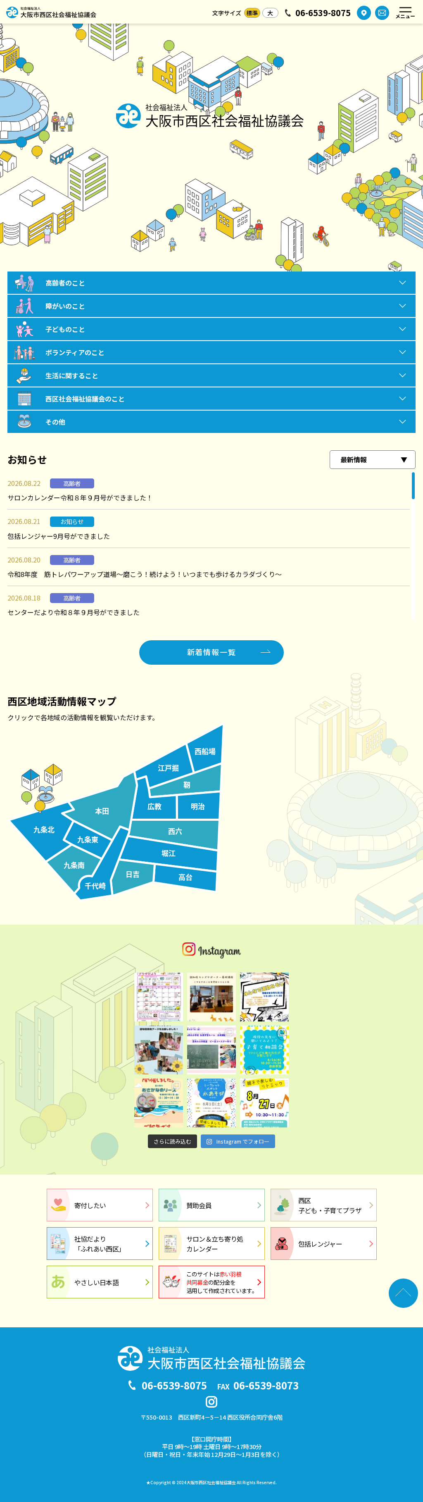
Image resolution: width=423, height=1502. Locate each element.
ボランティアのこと (75, 352)
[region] (211, 545)
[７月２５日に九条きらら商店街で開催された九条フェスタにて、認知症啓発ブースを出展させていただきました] (158, 1050)
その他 (55, 422)
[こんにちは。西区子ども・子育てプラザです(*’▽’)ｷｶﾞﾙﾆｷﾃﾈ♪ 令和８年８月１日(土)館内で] (211, 1103)
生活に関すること (71, 375)
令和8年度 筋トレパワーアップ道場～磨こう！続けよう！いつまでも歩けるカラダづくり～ (144, 574)
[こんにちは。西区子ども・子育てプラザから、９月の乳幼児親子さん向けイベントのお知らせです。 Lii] (264, 997)
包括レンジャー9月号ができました (58, 536)
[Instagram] (211, 1402)
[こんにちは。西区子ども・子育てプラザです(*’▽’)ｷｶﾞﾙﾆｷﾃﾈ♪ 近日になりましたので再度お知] (264, 1050)
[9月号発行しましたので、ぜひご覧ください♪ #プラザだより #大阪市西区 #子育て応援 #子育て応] (158, 997)
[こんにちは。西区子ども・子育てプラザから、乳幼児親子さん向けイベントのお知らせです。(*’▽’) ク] (264, 1103)
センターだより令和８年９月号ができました (73, 612)
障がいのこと (65, 306)
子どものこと (65, 329)
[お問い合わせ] (382, 13)
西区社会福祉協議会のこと (85, 399)
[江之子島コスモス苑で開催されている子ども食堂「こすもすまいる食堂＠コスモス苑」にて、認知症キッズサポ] (211, 997)
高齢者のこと (65, 283)
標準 (252, 13)
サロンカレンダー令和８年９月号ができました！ (80, 497)
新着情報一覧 (211, 651)
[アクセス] (364, 13)
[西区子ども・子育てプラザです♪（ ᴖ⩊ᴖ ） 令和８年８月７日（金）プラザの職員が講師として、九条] (211, 1050)
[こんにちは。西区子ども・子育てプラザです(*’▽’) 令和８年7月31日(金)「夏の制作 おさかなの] (158, 1103)
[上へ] (403, 1293)
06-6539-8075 (323, 13)
